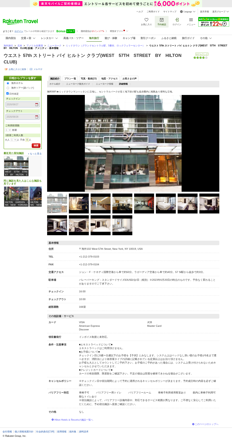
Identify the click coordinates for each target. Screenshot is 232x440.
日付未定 (14, 93)
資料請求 (83, 431)
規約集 (72, 431)
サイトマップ (169, 11)
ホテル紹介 (54, 84)
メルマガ (38, 69)
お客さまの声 (130, 78)
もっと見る (36, 153)
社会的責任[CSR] (45, 431)
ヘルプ (139, 11)
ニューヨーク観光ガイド (78, 84)
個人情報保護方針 (24, 431)
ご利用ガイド (153, 11)
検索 (36, 145)
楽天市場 (204, 11)
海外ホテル (17, 83)
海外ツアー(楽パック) (22, 87)
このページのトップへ (206, 424)
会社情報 (7, 431)
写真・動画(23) (89, 78)
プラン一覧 (70, 78)
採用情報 (62, 431)
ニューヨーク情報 (104, 84)
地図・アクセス (109, 78)
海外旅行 (8, 45)
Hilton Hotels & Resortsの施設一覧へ (73, 419)
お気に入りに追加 (17, 69)
